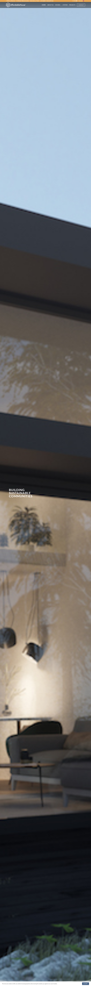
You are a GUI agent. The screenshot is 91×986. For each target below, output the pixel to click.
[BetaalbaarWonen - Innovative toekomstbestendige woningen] (16, 5)
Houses (57, 5)
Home (44, 5)
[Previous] (3, 493)
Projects (72, 5)
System (65, 5)
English (81, 1)
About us (50, 5)
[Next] (87, 493)
